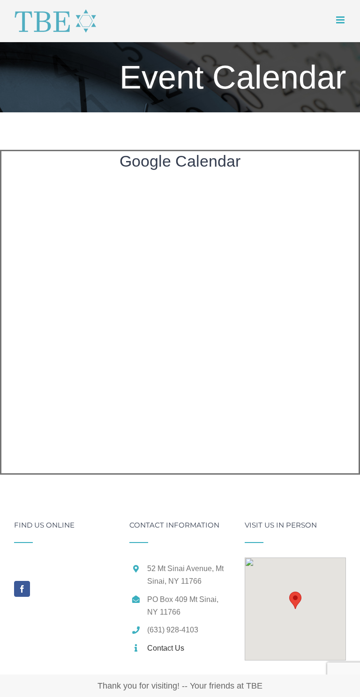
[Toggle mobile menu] (341, 20)
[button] (295, 600)
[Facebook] (22, 589)
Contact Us (165, 648)
